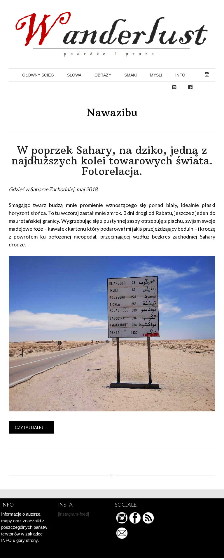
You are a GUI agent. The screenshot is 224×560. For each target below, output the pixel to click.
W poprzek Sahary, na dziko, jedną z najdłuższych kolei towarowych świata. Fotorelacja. (112, 161)
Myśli (156, 75)
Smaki (130, 75)
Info (180, 75)
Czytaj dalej (31, 427)
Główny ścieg (38, 75)
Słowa (74, 75)
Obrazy (102, 75)
